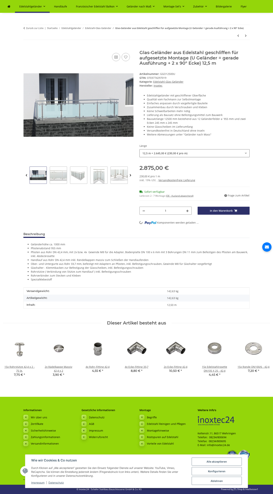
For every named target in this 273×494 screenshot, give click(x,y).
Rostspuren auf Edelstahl (162, 437)
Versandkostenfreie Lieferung (176, 180)
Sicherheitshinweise (43, 430)
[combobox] (194, 153)
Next (130, 175)
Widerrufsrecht (98, 437)
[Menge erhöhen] (187, 210)
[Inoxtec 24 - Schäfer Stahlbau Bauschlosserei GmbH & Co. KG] (9, 6)
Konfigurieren (216, 471)
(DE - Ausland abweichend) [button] (180, 195)
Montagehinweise (158, 430)
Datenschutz (56, 482)
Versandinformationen (45, 443)
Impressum (38, 482)
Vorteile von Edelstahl (160, 443)
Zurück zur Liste (34, 28)
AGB (91, 424)
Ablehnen (217, 480)
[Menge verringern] (144, 210)
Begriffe (152, 417)
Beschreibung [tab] (34, 234)
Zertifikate (37, 424)
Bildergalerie (224, 6)
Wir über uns (39, 417)
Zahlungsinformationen (45, 437)
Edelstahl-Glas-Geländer (168, 81)
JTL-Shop (238, 489)
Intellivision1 (251, 489)
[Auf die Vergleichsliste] (116, 57)
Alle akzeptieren (217, 461)
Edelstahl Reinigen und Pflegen (166, 424)
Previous (26, 175)
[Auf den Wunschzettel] (126, 57)
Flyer (244, 6)
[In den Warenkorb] (26, 48)
